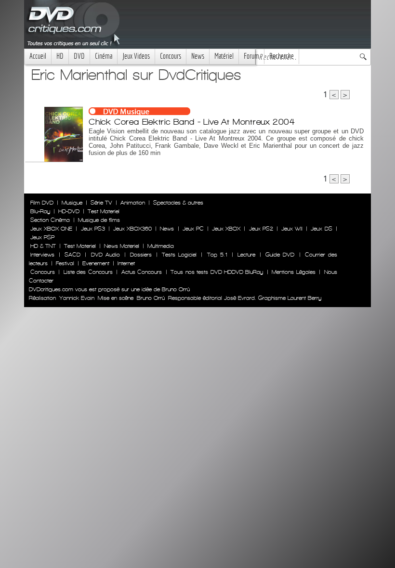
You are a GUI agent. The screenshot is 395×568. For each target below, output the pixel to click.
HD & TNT (43, 246)
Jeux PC (193, 229)
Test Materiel (103, 211)
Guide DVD (279, 255)
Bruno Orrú (151, 298)
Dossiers (141, 255)
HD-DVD (68, 211)
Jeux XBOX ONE (51, 229)
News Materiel (121, 246)
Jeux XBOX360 (132, 229)
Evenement (95, 263)
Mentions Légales (293, 272)
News (197, 56)
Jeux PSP (42, 237)
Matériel (224, 56)
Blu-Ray (40, 211)
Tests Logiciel (179, 255)
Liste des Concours (88, 272)
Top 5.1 (217, 255)
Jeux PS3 (93, 229)
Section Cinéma (50, 220)
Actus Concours (141, 272)
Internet (126, 263)
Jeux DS (321, 229)
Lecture (246, 255)
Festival (65, 263)
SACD (72, 255)
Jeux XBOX (226, 229)
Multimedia (160, 246)
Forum (251, 56)
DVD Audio (105, 255)
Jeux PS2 (261, 229)
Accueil (37, 56)
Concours (170, 56)
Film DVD (41, 203)
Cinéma (103, 56)
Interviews (42, 255)
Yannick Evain (76, 298)
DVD (79, 56)
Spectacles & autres (178, 203)
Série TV (101, 203)
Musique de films (99, 220)
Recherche (281, 56)
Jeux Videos (136, 56)
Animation (132, 203)
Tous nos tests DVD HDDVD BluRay (217, 272)
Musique (72, 203)
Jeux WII (292, 229)
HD (60, 56)
